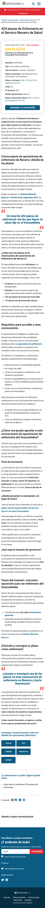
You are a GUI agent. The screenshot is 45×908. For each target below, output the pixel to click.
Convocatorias (13, 20)
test (23, 743)
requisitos (23, 751)
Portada (4, 20)
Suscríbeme (36, 852)
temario (8, 751)
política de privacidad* (18, 857)
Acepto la (15, 857)
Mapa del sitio (18, 900)
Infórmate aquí (23, 13)
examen (8, 760)
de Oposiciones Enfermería (22, 735)
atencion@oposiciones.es (14, 869)
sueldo (8, 743)
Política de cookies (33, 897)
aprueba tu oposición (22, 107)
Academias (28, 900)
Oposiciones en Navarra (27, 20)
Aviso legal (7, 897)
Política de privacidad (19, 897)
